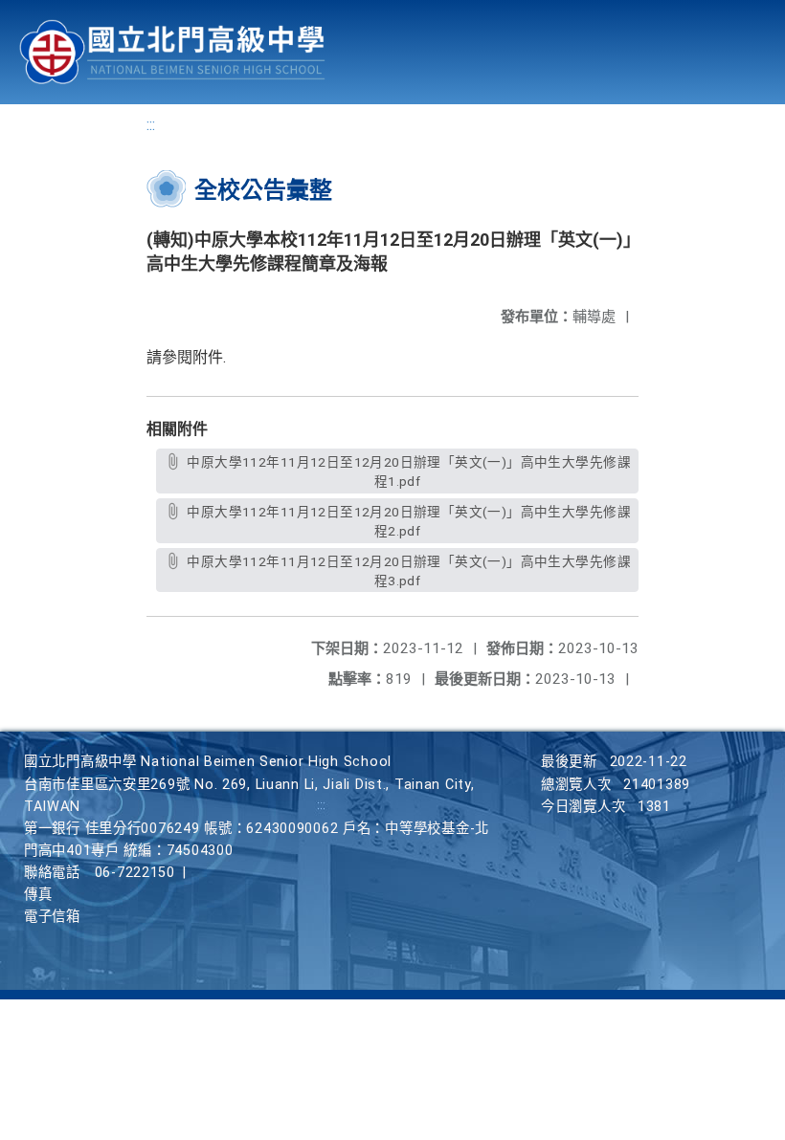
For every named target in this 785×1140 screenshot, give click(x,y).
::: (150, 125)
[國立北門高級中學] (172, 52)
